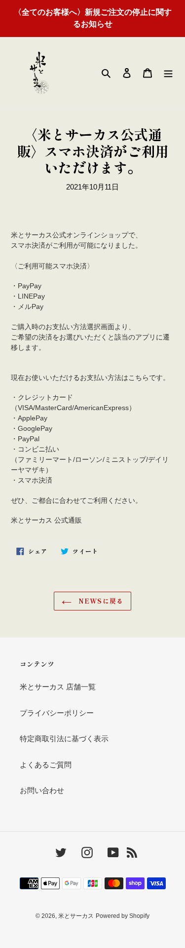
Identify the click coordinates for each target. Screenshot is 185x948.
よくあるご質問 (46, 764)
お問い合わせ (42, 790)
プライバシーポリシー (57, 713)
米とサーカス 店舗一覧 (58, 687)
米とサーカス (76, 915)
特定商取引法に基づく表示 (64, 738)
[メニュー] (168, 72)
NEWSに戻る (99, 601)
